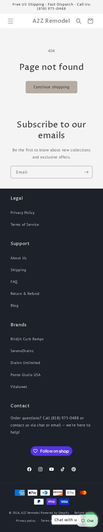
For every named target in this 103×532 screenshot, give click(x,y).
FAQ (14, 281)
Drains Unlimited (25, 362)
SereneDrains (22, 350)
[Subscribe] (86, 172)
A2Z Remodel (30, 512)
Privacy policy (26, 521)
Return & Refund (25, 293)
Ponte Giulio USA (26, 374)
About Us (19, 258)
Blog (14, 305)
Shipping (18, 269)
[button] (10, 21)
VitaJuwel (19, 386)
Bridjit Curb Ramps (27, 339)
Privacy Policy (23, 212)
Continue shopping (51, 86)
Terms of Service (25, 224)
